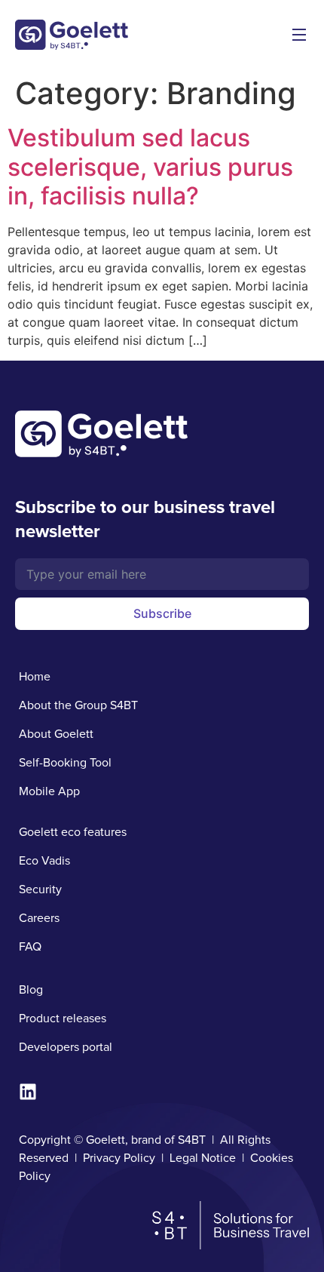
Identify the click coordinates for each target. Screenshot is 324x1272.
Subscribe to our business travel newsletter (145, 519)
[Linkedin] (28, 1092)
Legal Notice (203, 1158)
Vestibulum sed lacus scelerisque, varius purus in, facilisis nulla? (150, 166)
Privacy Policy (119, 1158)
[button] (299, 35)
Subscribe (162, 613)
